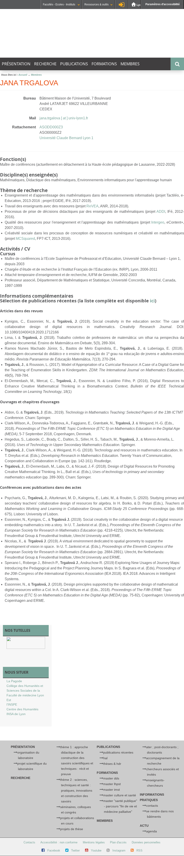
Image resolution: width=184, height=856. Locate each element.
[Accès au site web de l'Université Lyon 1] (138, 4)
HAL (105, 758)
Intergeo (157, 222)
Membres (130, 63)
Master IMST (111, 789)
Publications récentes (118, 752)
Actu (144, 825)
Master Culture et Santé (119, 795)
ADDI (160, 211)
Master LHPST (112, 784)
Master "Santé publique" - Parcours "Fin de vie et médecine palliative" (120, 806)
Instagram (118, 850)
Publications (74, 63)
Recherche (45, 63)
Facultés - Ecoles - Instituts (59, 4)
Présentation (16, 63)
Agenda (151, 831)
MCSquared (25, 238)
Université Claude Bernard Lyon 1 (66, 138)
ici (152, 301)
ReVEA (92, 206)
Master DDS (111, 778)
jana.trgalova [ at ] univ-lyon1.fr (63, 118)
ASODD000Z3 (51, 127)
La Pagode (14, 681)
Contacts (152, 805)
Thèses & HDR (112, 763)
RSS (139, 850)
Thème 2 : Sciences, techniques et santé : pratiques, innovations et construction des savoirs (76, 790)
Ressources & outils (96, 4)
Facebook (53, 850)
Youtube (96, 850)
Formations (104, 63)
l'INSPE (12, 704)
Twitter (75, 850)
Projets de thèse (71, 829)
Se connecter (121, 4)
